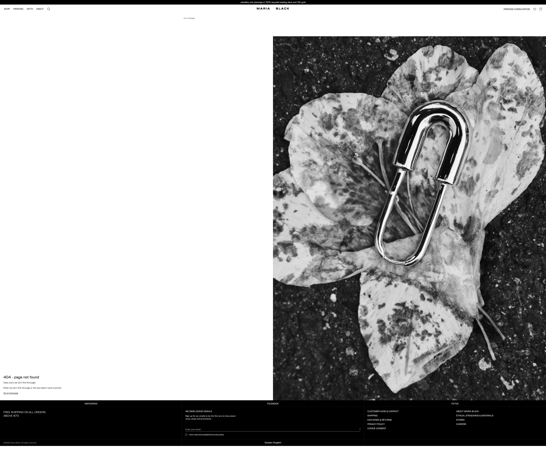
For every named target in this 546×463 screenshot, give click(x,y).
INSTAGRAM (91, 403)
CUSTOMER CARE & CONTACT (383, 411)
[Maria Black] (273, 9)
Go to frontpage (10, 393)
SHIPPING (372, 416)
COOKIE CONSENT (376, 428)
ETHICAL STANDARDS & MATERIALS (474, 416)
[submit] (360, 429)
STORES (460, 420)
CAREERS (461, 424)
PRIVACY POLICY (376, 424)
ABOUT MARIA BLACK (467, 411)
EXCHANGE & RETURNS (379, 420)
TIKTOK (455, 403)
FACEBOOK (273, 403)
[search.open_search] (48, 9)
